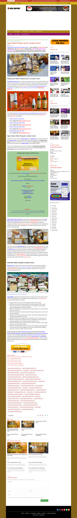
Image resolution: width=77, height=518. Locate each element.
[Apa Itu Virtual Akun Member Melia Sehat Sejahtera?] (54, 79)
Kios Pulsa (54, 216)
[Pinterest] (62, 510)
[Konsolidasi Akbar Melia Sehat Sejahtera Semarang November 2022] (54, 133)
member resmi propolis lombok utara (32, 394)
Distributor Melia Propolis (35, 39)
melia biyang (10, 392)
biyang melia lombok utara (31, 374)
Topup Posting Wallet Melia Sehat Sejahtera (65, 72)
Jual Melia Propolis (44, 39)
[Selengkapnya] (69, 49)
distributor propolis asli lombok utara (32, 379)
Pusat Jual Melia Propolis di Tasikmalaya (15, 365)
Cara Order (31, 31)
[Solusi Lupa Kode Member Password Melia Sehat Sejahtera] (54, 57)
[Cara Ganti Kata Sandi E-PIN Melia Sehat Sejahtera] (65, 79)
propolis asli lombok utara (13, 398)
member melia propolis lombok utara (15, 394)
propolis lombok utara (38, 398)
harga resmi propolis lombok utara (28, 383)
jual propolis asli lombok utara (35, 387)
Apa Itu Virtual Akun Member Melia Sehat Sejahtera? (54, 84)
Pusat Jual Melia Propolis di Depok (14, 358)
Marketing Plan (39, 31)
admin (11, 45)
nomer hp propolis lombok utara (14, 396)
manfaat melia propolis (41, 389)
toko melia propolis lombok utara (26, 407)
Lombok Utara (13, 140)
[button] (67, 3)
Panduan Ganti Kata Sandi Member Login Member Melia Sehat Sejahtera (54, 95)
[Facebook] (58, 510)
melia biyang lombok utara (20, 392)
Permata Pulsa (55, 230)
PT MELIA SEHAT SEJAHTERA (38, 146)
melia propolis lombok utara (40, 392)
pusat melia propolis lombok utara (15, 402)
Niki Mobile (54, 227)
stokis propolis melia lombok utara (30, 405)
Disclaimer (44, 513)
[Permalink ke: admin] (8, 45)
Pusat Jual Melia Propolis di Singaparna (15, 363)
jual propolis (25, 387)
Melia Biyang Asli (17, 333)
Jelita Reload (54, 214)
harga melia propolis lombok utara (30, 381)
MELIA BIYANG (10, 149)
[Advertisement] (38, 21)
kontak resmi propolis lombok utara (27, 389)
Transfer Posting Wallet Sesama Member (53, 73)
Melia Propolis (10, 41)
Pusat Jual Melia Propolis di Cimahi (14, 360)
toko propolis (37, 407)
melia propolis (34, 211)
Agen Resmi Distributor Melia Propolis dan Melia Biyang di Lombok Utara (29, 113)
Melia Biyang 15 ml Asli (24, 133)
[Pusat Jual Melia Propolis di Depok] (27, 424)
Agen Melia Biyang (10, 39)
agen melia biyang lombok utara (29, 368)
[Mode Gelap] (69, 3)
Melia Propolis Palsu (39, 247)
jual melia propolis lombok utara (14, 387)
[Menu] (8, 3)
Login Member (13, 3)
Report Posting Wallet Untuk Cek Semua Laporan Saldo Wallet (65, 62)
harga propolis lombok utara (14, 383)
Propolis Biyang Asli (17, 41)
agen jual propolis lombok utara (14, 368)
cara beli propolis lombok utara (14, 377)
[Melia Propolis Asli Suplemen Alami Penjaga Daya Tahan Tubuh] (13, 424)
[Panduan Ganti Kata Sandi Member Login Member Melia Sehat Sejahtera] (54, 90)
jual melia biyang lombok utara (27, 385)
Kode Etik (27, 513)
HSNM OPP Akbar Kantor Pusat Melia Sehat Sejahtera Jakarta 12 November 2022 (65, 127)
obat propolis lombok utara (28, 396)
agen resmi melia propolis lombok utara (16, 374)
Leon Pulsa (54, 207)
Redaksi (38, 513)
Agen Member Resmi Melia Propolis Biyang (30, 50)
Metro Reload (54, 213)
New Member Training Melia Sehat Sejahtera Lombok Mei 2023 (54, 115)
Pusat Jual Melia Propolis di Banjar (14, 361)
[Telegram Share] (45, 415)
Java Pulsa (54, 225)
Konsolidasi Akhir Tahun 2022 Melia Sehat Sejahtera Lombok (64, 115)
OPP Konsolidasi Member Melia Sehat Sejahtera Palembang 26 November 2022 (54, 127)
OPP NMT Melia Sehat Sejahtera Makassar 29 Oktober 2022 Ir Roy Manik (65, 138)
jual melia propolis (39, 385)
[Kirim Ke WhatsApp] (47, 415)
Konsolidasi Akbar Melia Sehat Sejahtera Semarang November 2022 (54, 138)
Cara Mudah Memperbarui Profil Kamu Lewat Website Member (65, 95)
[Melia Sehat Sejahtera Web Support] (13, 8)
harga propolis (42, 381)
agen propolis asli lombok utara (36, 370)
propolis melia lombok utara (13, 400)
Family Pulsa (54, 221)
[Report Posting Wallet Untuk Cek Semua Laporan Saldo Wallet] (65, 57)
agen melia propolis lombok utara (15, 370)
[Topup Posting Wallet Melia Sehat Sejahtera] (65, 68)
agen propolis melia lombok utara (28, 372)
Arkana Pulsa (54, 228)
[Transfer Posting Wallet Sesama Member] (54, 68)
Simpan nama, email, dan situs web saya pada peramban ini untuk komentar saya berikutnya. (26, 497)
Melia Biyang (33, 138)
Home (9, 31)
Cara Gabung (25, 31)
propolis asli (37, 396)
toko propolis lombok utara (27, 409)
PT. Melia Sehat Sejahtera (21, 255)
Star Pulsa (54, 205)
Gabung (19, 3)
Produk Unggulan (16, 31)
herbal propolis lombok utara (14, 385)
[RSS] (69, 510)
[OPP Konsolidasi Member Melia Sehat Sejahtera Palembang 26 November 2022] (54, 122)
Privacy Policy (33, 513)
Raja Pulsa (54, 211)
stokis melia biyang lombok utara (30, 402)
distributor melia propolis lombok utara (16, 379)
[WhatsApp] (67, 510)
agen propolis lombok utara (13, 372)
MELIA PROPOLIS (39, 147)
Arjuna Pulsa (54, 222)
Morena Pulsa (54, 217)
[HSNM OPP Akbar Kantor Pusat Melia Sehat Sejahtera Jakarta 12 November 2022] (65, 122)
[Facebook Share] (38, 415)
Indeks (22, 513)
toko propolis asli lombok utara (14, 409)
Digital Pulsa (54, 219)
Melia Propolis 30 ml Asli (25, 125)
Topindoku (54, 224)
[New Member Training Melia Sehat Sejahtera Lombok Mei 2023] (54, 111)
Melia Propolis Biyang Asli (36, 173)
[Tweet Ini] (40, 415)
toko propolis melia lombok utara (14, 411)
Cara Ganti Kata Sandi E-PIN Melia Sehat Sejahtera (65, 84)
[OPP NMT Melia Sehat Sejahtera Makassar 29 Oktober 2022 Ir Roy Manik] (65, 133)
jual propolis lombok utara (13, 389)
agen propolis (26, 370)
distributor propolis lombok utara (14, 381)
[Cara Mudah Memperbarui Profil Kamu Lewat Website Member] (65, 90)
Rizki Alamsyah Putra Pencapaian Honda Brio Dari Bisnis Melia (57, 0)
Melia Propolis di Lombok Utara (25, 224)
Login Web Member (25, 34)
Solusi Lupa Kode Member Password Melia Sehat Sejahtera (27, 0)
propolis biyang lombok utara (26, 398)
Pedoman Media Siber (51, 513)
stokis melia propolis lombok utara (15, 405)
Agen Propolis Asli (26, 39)
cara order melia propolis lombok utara (30, 377)
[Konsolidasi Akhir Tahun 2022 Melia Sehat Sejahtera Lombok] (65, 111)
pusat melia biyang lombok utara (27, 400)
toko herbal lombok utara (13, 407)
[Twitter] (60, 510)
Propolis (24, 86)
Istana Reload (54, 208)
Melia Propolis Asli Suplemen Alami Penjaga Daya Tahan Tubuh (19, 356)
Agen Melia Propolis (19, 39)
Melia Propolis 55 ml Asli (25, 129)
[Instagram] (64, 510)
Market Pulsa (54, 210)
